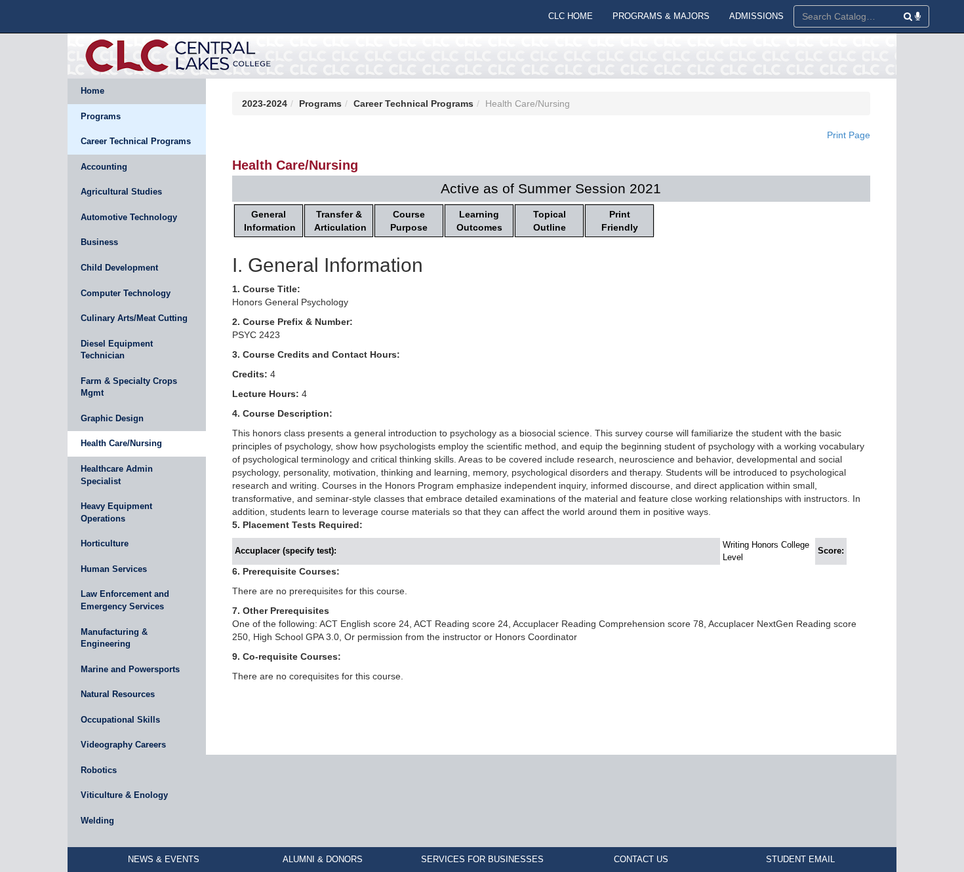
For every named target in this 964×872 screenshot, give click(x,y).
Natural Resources (118, 694)
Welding (97, 820)
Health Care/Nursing (121, 443)
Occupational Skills (120, 720)
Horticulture (105, 543)
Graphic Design (112, 418)
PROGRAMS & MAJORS (661, 16)
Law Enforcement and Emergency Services (125, 600)
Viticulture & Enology (124, 795)
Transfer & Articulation (340, 221)
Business (99, 242)
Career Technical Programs (136, 141)
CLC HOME (570, 16)
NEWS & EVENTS (163, 859)
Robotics (99, 770)
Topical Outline (549, 221)
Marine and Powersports (130, 669)
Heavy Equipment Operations (116, 512)
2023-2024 (264, 103)
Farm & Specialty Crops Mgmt (129, 387)
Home (92, 91)
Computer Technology (126, 293)
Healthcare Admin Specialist (117, 475)
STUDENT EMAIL (800, 859)
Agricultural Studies (121, 192)
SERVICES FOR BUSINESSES (482, 859)
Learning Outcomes (479, 221)
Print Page (848, 135)
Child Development (119, 268)
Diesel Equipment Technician (117, 350)
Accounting (104, 167)
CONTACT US (641, 859)
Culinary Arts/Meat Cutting (134, 318)
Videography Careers (123, 744)
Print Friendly (619, 221)
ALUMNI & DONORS (323, 859)
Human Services (114, 569)
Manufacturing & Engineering (114, 638)
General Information (270, 221)
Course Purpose (409, 221)
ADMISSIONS (756, 16)
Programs (101, 116)
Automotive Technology (129, 217)
